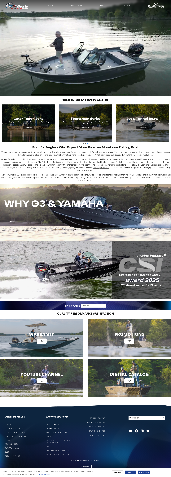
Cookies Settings (85, 466)
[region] (85, 472)
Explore (12, 222)
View (42, 341)
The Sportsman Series (146, 165)
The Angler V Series (101, 168)
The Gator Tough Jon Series (49, 162)
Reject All (130, 472)
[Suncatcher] (156, 5)
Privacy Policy (44, 474)
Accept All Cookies (144, 472)
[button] (2, 123)
